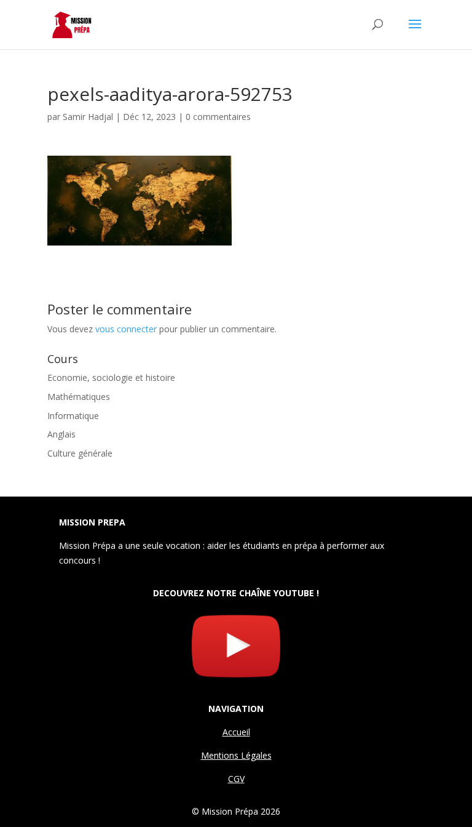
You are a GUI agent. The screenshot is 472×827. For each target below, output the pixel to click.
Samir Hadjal (88, 116)
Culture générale (79, 453)
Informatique (73, 415)
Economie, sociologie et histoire (111, 377)
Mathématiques (78, 396)
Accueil (236, 732)
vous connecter (126, 329)
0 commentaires (218, 116)
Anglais (61, 434)
